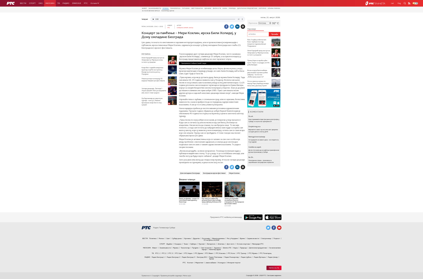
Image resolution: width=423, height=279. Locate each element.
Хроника (187, 238)
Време (242, 238)
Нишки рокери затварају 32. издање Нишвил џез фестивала (153, 80)
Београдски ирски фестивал (214, 173)
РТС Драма (199, 253)
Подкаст (276, 238)
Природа (232, 8)
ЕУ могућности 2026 (211, 240)
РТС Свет (178, 253)
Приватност (146, 276)
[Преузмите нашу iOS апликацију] (273, 217)
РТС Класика (220, 253)
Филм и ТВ (217, 8)
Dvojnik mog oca (254, 126)
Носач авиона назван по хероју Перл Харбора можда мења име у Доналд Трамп (258, 83)
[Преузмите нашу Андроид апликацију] (253, 217)
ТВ (58, 3)
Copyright (155, 276)
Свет (168, 238)
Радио (66, 3)
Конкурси (221, 263)
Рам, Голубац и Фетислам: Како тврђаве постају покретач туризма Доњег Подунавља (256, 43)
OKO (41, 3)
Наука (224, 8)
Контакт (190, 263)
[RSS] (409, 3)
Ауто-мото (231, 244)
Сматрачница (266, 238)
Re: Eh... (251, 157)
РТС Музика (253, 253)
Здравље (207, 8)
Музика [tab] (146, 54)
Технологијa (175, 8)
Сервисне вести (253, 238)
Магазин (49, 3)
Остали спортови (243, 244)
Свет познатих (197, 8)
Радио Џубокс (246, 257)
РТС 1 (157, 253)
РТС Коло (231, 253)
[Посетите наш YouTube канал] (279, 227)
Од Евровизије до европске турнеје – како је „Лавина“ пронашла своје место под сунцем (152, 101)
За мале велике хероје (151, 11)
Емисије (76, 3)
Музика (166, 8)
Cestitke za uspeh (254, 147)
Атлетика (221, 244)
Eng (399, 3)
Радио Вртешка (260, 257)
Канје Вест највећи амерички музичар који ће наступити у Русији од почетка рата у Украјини (152, 71)
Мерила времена (218, 238)
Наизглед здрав (167, 11)
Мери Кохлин (234, 173)
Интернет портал (233, 263)
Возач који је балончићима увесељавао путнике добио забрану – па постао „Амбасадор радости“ (257, 73)
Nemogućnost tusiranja (256, 137)
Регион (161, 238)
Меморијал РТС (258, 244)
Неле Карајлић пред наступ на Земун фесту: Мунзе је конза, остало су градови (153, 60)
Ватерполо (211, 244)
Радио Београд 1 (158, 257)
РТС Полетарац (265, 253)
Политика (153, 238)
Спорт (32, 3)
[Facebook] (226, 26)
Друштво (196, 238)
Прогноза (253, 23)
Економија (206, 238)
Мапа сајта (274, 268)
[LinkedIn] (237, 26)
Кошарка (177, 244)
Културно (262, 8)
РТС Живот (209, 253)
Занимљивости (154, 8)
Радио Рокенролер (231, 257)
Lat (392, 3)
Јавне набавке (210, 263)
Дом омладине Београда (190, 173)
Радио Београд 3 (188, 257)
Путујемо (185, 8)
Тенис (186, 244)
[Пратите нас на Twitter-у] (268, 227)
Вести (23, 3)
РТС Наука (188, 253)
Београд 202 (202, 257)
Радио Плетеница (215, 257)
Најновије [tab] (251, 29)
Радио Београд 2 (173, 257)
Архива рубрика (274, 8)
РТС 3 (170, 253)
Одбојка (193, 244)
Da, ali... (251, 116)
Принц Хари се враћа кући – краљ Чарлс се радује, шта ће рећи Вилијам (258, 62)
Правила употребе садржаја (171, 276)
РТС (86, 3)
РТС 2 (164, 253)
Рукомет (202, 244)
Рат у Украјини (232, 238)
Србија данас (177, 238)
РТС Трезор (241, 253)
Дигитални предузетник (247, 8)
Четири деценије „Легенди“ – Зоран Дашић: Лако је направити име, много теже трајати (154, 90)
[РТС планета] (375, 3)
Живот (144, 8)
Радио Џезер (273, 257)
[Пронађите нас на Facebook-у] (274, 227)
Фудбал (169, 244)
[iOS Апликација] (263, 98)
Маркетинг (199, 263)
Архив (211, 259)
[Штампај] (243, 26)
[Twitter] (232, 26)
